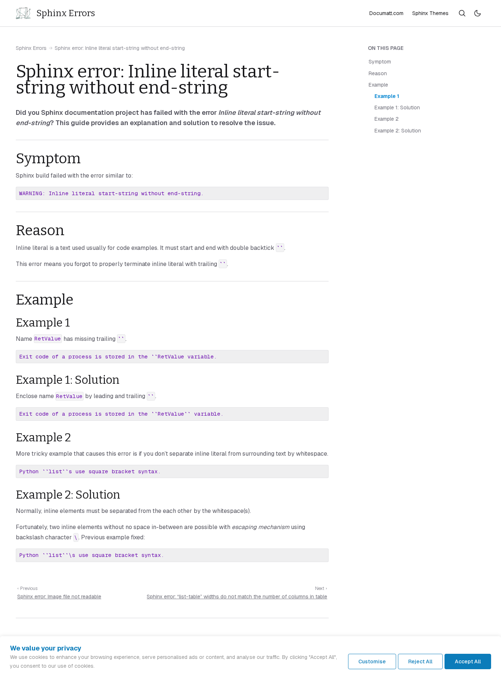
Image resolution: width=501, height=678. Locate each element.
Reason (378, 73)
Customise (372, 661)
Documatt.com (386, 13)
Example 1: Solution (397, 107)
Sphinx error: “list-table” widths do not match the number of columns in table (237, 596)
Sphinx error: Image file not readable (59, 596)
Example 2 (386, 119)
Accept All (468, 661)
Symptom (380, 62)
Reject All (420, 661)
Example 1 (386, 96)
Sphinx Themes (430, 13)
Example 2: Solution (397, 130)
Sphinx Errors (31, 48)
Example (378, 84)
